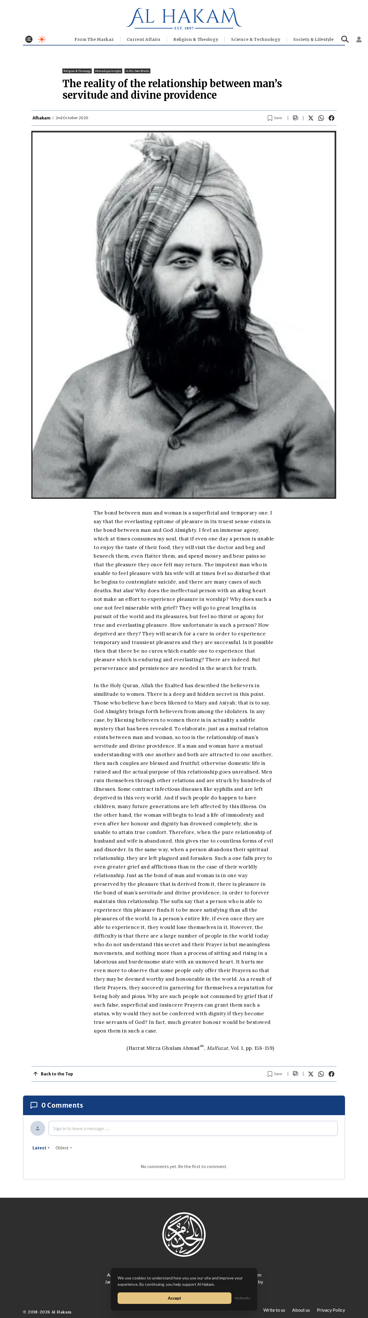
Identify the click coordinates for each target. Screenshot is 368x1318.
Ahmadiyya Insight (108, 71)
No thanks (242, 1298)
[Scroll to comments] (295, 118)
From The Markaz (94, 39)
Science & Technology (255, 39)
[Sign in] (359, 39)
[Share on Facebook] (331, 118)
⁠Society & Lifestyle (313, 39)
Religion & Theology (195, 39)
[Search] (345, 39)
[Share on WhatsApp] (321, 118)
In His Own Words (137, 71)
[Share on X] (311, 118)
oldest (62, 1148)
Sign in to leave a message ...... (81, 1128)
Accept (174, 1298)
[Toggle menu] (28, 39)
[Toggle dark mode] (41, 39)
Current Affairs (144, 39)
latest (39, 1148)
